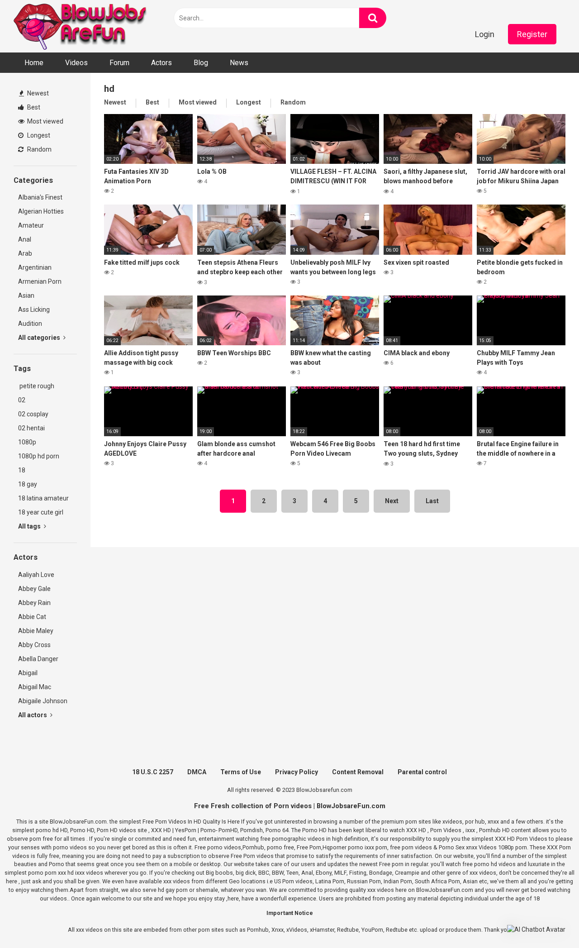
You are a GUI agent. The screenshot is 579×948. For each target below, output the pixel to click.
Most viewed (44, 121)
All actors (33, 715)
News (239, 62)
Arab (25, 253)
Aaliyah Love (36, 574)
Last (432, 501)
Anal (24, 239)
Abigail (28, 672)
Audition (30, 323)
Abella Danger (38, 658)
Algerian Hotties (41, 211)
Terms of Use (240, 772)
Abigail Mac (34, 687)
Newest (37, 93)
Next (392, 501)
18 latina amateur (43, 498)
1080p (27, 442)
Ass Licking (34, 309)
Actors (161, 62)
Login (484, 34)
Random (39, 149)
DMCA (196, 772)
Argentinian (35, 267)
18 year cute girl (40, 512)
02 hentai (31, 428)
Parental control (422, 772)
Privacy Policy (296, 772)
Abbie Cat (32, 616)
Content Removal (358, 772)
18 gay (27, 484)
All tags (30, 526)
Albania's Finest (40, 197)
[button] (536, 929)
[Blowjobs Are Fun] (81, 26)
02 (21, 400)
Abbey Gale (34, 588)
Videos (76, 62)
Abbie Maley (35, 630)
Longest (38, 135)
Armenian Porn (40, 281)
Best (33, 107)
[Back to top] (548, 920)
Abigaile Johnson (42, 701)
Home (33, 62)
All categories (40, 337)
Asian (26, 295)
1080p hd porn (38, 456)
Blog (201, 62)
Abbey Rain (34, 602)
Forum (119, 62)
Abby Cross (34, 644)
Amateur (31, 225)
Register (532, 34)
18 (21, 470)
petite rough (36, 386)
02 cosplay (33, 414)
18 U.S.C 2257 (152, 772)
